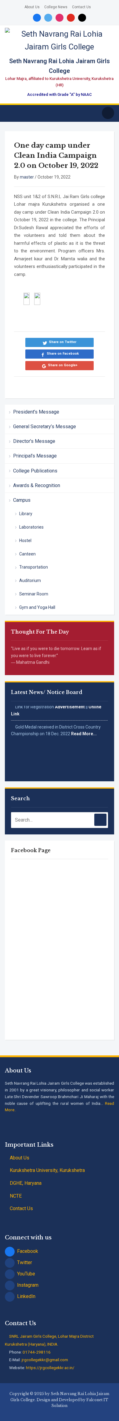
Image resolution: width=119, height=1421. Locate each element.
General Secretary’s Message (44, 426)
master (27, 177)
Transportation (33, 567)
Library (25, 513)
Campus (22, 500)
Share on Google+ (63, 365)
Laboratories (31, 527)
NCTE (16, 1196)
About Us (32, 7)
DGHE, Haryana (25, 1183)
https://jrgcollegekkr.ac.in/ (50, 1367)
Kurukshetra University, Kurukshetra (47, 1170)
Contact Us (81, 7)
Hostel (25, 540)
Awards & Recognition (36, 485)
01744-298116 (37, 1352)
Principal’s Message (35, 456)
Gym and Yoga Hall (37, 607)
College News (55, 7)
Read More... (84, 731)
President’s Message (36, 412)
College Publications (35, 471)
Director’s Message (34, 441)
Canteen (27, 553)
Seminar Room (33, 593)
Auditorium (30, 580)
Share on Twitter (62, 342)
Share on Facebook (63, 354)
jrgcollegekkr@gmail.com (45, 1359)
